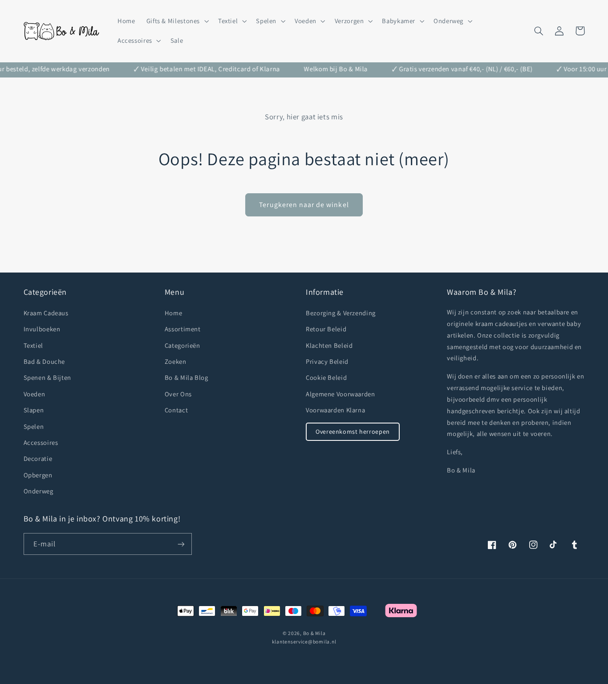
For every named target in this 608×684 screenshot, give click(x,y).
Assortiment (183, 329)
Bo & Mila (314, 633)
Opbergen (38, 475)
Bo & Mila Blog (186, 377)
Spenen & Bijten (47, 377)
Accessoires (41, 442)
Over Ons (178, 394)
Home (173, 313)
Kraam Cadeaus (46, 313)
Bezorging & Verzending (341, 313)
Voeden (34, 394)
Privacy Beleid (327, 361)
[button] (176, 21)
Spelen (34, 426)
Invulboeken (42, 329)
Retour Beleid (326, 329)
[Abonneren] (180, 544)
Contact (176, 410)
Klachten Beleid (329, 345)
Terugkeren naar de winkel (304, 204)
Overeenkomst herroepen (353, 432)
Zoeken (175, 361)
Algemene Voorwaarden (340, 394)
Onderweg (38, 491)
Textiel (33, 345)
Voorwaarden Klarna (335, 410)
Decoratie (38, 458)
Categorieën (182, 345)
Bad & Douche (44, 361)
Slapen (34, 410)
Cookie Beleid (326, 377)
